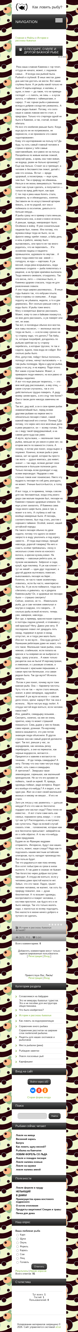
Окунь (23, 1242)
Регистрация (35, 956)
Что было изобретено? (31, 1010)
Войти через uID (39, 1081)
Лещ (22, 1258)
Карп (22, 1234)
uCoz (58, 1327)
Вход (47, 956)
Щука (23, 1238)
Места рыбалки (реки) (31, 1045)
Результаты (21, 1271)
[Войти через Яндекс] (39, 1090)
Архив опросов (38, 1271)
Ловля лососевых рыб (31, 1056)
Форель (24, 1246)
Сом (22, 1254)
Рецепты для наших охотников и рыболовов (37, 1038)
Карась (24, 1250)
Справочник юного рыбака (33, 1026)
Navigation (26, 22)
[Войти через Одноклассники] (45, 1090)
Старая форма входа (39, 1097)
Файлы (30, 37)
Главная (19, 37)
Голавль (24, 1262)
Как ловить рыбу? (47, 7)
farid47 (21, 930)
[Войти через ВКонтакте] (33, 1090)
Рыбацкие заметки (29, 1050)
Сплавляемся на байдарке (33, 996)
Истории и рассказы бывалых (31, 39)
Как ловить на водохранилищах (36, 1020)
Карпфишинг (26, 1061)
